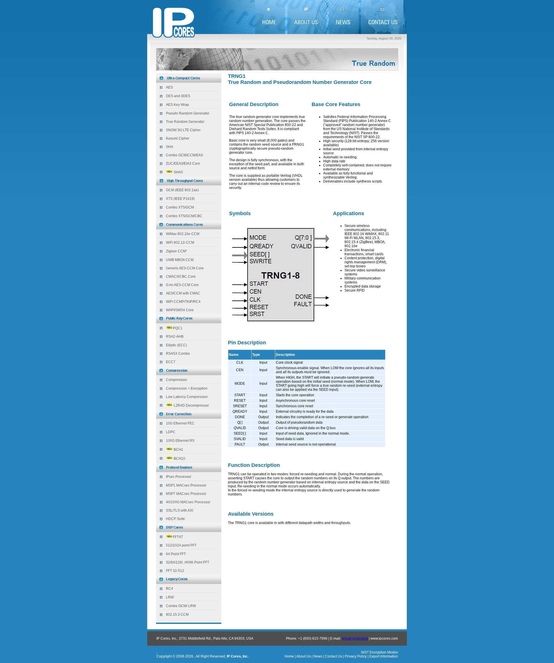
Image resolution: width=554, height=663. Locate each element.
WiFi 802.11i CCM (180, 243)
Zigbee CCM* (176, 251)
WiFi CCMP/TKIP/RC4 (183, 302)
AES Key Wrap (177, 105)
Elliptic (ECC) (176, 345)
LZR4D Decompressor (191, 405)
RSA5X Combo (178, 354)
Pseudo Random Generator (187, 113)
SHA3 (178, 172)
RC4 (169, 589)
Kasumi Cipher (177, 138)
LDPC (170, 432)
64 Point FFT (176, 554)
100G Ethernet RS (180, 441)
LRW (170, 597)
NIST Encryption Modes (379, 652)
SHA (169, 147)
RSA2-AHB (175, 337)
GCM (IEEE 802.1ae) (182, 190)
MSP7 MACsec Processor (186, 494)
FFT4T (178, 537)
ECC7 (170, 362)
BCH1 (178, 450)
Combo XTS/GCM (180, 207)
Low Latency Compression (187, 397)
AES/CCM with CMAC (183, 293)
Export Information (383, 656)
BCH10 (179, 459)
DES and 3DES (178, 96)
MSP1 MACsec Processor (186, 485)
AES (169, 87)
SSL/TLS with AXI (179, 510)
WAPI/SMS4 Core (180, 310)
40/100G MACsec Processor (188, 502)
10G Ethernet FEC (180, 423)
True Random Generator (185, 122)
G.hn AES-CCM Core (182, 285)
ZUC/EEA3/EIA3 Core (183, 163)
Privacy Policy (356, 656)
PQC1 (177, 328)
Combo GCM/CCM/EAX (184, 155)
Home (289, 656)
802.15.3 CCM (177, 615)
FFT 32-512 (175, 571)
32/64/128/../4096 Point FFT (187, 562)
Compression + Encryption (186, 388)
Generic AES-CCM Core (185, 268)
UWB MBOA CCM (180, 260)
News (317, 656)
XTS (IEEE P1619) (180, 199)
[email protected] (355, 638)
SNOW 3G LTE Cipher (183, 130)
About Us (303, 656)
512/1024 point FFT (181, 545)
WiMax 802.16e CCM (182, 234)
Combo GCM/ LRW (181, 606)
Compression (176, 380)
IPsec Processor (178, 477)
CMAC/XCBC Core (181, 277)
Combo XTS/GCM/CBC (184, 216)
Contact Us (333, 656)
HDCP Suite (175, 519)
